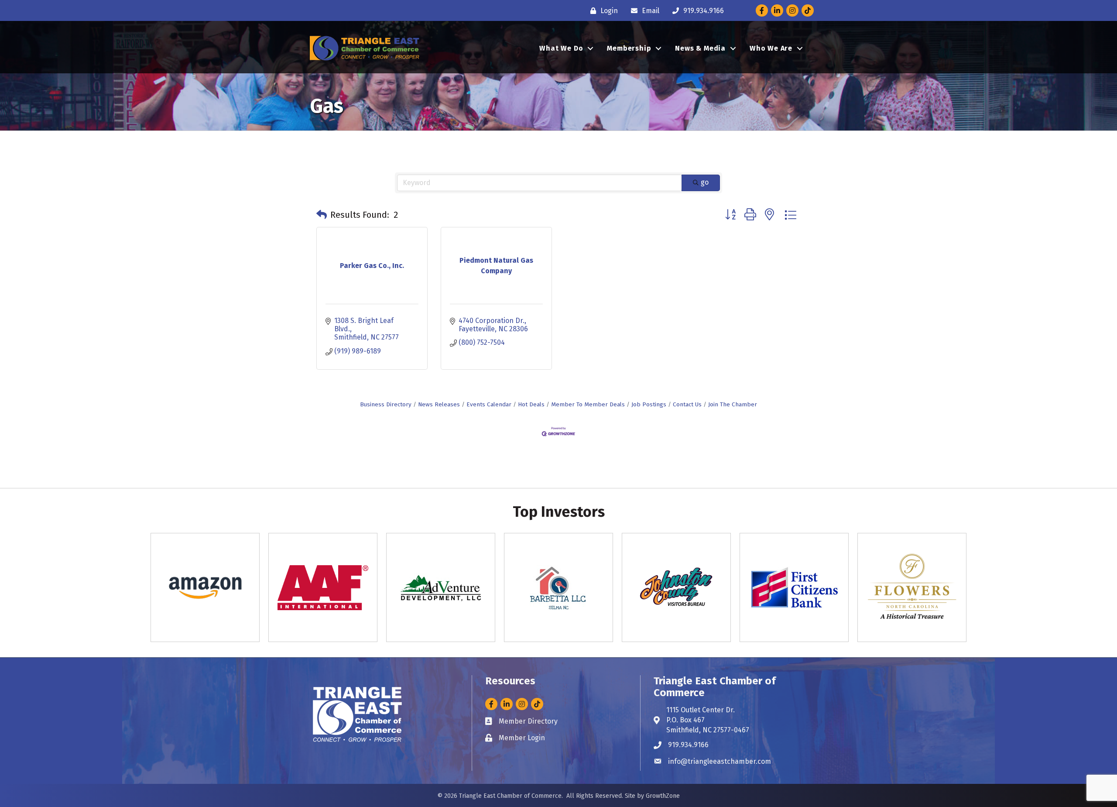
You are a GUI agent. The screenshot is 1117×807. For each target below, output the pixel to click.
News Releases (439, 404)
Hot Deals (531, 404)
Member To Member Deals (588, 404)
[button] (321, 215)
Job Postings (648, 404)
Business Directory (385, 404)
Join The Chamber (732, 404)
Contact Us (687, 404)
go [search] (705, 182)
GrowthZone (663, 796)
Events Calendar (488, 404)
